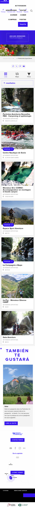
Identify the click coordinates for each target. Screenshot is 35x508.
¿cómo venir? (17, 472)
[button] (31, 11)
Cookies (5, 490)
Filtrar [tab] (29, 77)
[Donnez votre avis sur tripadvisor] (17, 458)
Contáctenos (17, 440)
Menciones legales (20, 490)
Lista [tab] (5, 77)
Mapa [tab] (17, 77)
